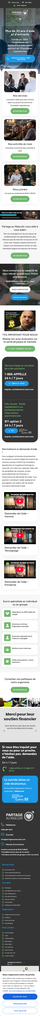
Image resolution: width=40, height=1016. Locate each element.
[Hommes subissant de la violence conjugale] (7, 637)
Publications (8, 909)
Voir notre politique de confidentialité (22, 991)
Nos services (8, 864)
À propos (6, 882)
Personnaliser (20, 1004)
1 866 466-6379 (6, 830)
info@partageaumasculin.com (13, 839)
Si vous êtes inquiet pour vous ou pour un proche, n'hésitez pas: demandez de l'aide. (19, 752)
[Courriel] (2, 834)
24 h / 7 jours (9, 762)
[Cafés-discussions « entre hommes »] (7, 661)
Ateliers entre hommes (21, 648)
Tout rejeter (20, 1011)
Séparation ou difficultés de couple (23, 613)
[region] (20, 993)
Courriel (9, 834)
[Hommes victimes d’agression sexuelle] (7, 625)
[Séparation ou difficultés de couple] (7, 613)
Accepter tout (20, 997)
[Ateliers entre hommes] (7, 649)
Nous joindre (8, 927)
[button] (20, 19)
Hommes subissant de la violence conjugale (22, 637)
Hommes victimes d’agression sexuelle (20, 625)
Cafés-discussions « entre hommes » (22, 661)
